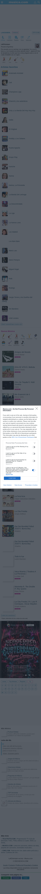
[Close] (37, 409)
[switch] (33, 447)
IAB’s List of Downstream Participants (23, 437)
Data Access (18, 485)
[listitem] (20, 443)
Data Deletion (7, 485)
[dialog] (20, 447)
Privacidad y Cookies (31, 485)
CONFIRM (12, 478)
